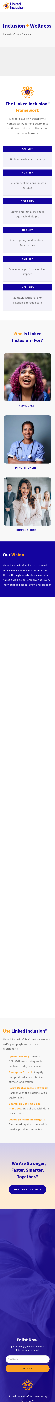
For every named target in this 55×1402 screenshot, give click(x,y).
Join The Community (27, 1189)
